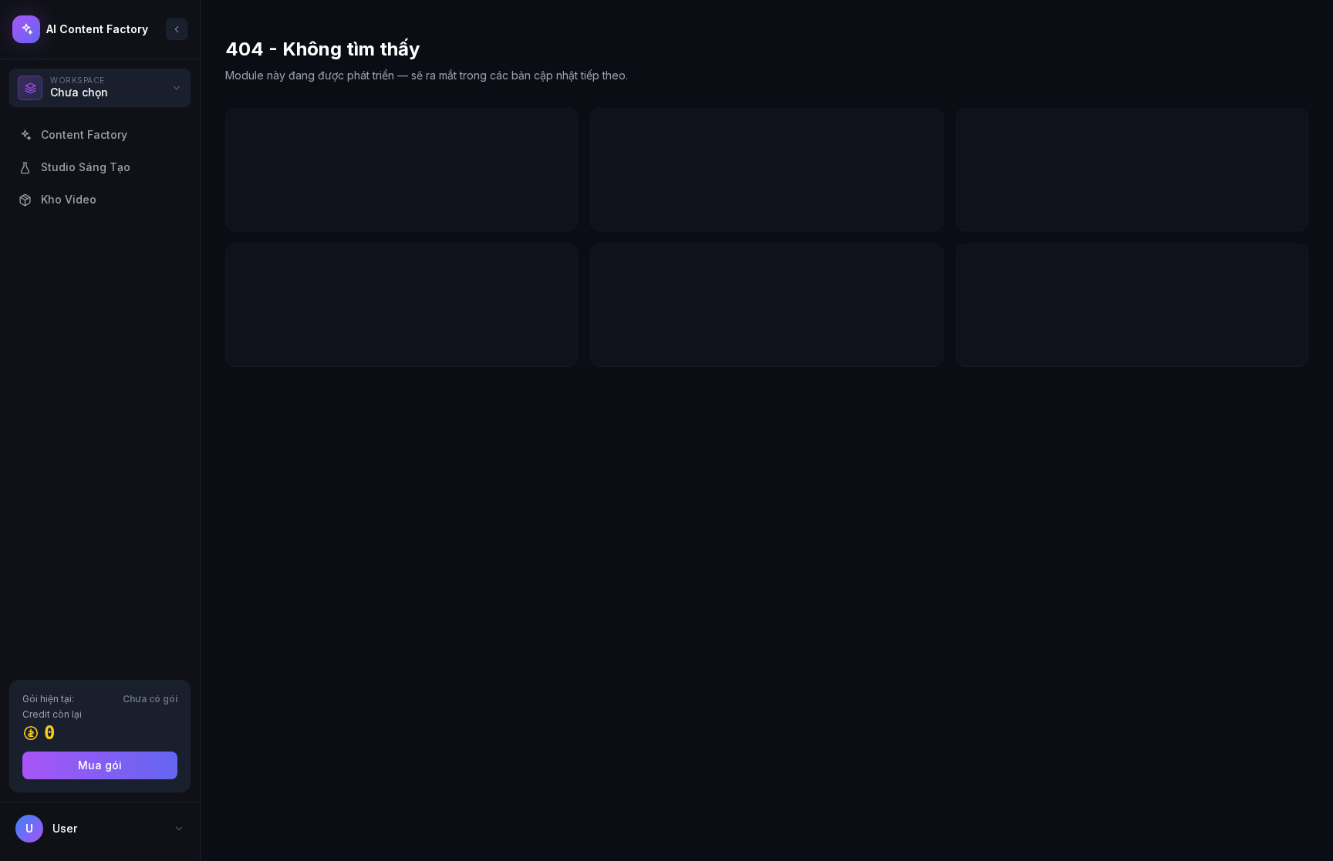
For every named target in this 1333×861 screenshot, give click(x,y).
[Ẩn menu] (176, 29)
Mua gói (100, 765)
